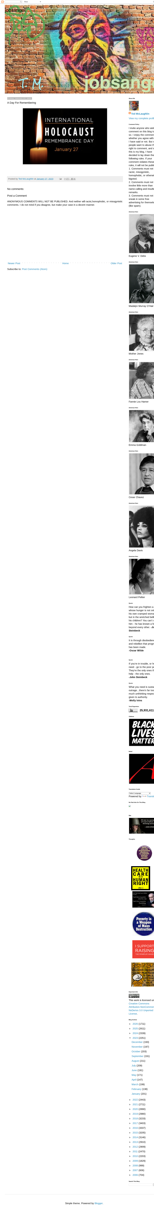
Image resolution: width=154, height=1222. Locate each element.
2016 (136, 1128)
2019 (136, 1113)
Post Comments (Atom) (34, 269)
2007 (136, 1170)
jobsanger (15, 10)
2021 (136, 1104)
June (135, 1070)
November (137, 1046)
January (136, 1093)
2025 (136, 1028)
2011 (135, 1151)
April (134, 1079)
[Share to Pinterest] (74, 179)
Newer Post (14, 263)
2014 (136, 1137)
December (137, 1042)
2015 (136, 1132)
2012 (136, 1146)
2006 (136, 1175)
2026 (136, 1023)
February (137, 1089)
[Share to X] (70, 179)
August (136, 1061)
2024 (136, 1033)
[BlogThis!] (67, 179)
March (135, 1084)
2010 (136, 1156)
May (134, 1075)
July (134, 1065)
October (136, 1051)
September (138, 1056)
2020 (136, 1109)
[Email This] (65, 179)
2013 (136, 1142)
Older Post (116, 263)
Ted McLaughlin (140, 113)
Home (65, 263)
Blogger (99, 1203)
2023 (136, 1038)
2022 (136, 1099)
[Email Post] (60, 179)
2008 (136, 1165)
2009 (136, 1161)
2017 (136, 1123)
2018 (136, 1118)
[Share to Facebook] (72, 179)
